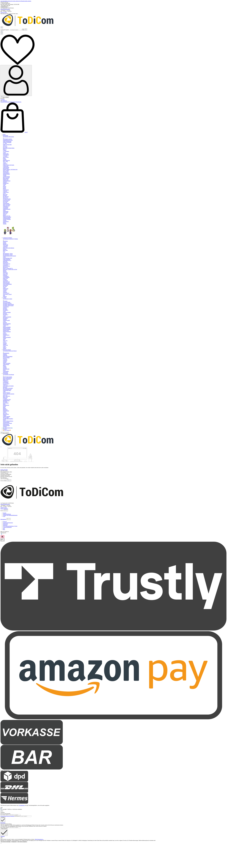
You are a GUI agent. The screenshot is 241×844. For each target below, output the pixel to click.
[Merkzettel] (18, 64)
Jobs (4, 528)
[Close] (2, 811)
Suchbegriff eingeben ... (5, 29)
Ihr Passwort (17, 816)
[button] (3, 836)
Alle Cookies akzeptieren (22, 841)
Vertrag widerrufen (4, 508)
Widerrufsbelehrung (7, 514)
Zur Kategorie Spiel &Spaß (8, 374)
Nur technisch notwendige (5, 841)
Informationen (3, 519)
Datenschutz (5, 523)
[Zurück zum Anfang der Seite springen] (2, 838)
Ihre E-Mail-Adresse (5, 814)
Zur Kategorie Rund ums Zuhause (10, 350)
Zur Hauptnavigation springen (25, 1)
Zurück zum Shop (4, 469)
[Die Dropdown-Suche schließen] (26, 29)
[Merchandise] (9, 236)
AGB (4, 516)
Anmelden (3, 99)
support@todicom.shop (5, 9)
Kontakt (4, 512)
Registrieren (3, 822)
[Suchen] (23, 30)
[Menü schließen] (3, 240)
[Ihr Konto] (16, 80)
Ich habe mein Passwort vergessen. (8, 816)
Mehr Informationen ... (39, 839)
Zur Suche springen (15, 1)
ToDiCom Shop (4, 12)
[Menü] (2, 27)
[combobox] (16, 30)
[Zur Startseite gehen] (28, 25)
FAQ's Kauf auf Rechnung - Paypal (10, 526)
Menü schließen (6, 97)
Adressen (14, 101)
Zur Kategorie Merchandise (8, 136)
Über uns (5, 521)
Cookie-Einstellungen (7, 527)
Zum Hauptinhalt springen (6, 1)
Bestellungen (18, 101)
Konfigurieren (14, 841)
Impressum (5, 524)
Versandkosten (22, 805)
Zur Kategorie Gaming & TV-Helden (10, 238)
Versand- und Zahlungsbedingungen (10, 515)
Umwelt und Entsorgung (8, 522)
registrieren (5, 100)
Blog (4, 529)
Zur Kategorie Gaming (7, 298)
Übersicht (3, 101)
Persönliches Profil (8, 101)
